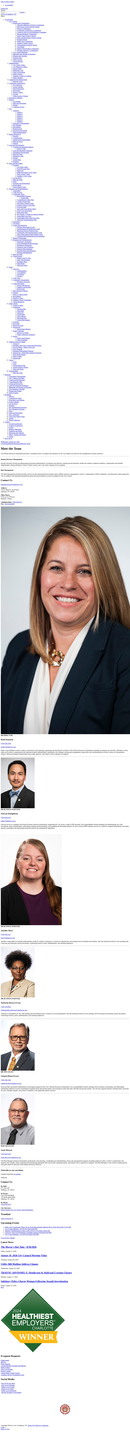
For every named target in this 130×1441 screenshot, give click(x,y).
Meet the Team (18, 81)
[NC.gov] (8, 1424)
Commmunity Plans (15, 398)
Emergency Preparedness (21, 123)
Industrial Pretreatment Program (23, 351)
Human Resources (15, 134)
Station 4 (20, 118)
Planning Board (22, 39)
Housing (11, 405)
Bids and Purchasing (19, 103)
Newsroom (16, 90)
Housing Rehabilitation (24, 253)
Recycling (16, 324)
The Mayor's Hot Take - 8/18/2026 (18, 1247)
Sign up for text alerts (8, 1383)
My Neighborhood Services (18, 407)
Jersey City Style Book (24, 211)
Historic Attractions (15, 429)
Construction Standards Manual (23, 147)
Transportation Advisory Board (27, 45)
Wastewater (16, 358)
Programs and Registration (21, 183)
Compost (16, 322)
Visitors (7, 422)
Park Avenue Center (23, 174)
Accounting (17, 101)
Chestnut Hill (21, 309)
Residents (8, 395)
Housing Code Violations (25, 247)
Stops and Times (18, 369)
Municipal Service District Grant (27, 231)
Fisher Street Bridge (23, 338)
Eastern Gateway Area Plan (26, 205)
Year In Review (18, 61)
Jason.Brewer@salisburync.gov (11, 1157)
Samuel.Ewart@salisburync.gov (11, 1083)
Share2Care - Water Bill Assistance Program (27, 353)
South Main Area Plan (24, 216)
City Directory (17, 85)
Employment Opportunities (21, 140)
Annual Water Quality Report (10, 1373)
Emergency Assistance (24, 242)
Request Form (17, 129)
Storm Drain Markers (24, 329)
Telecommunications (19, 132)
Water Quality (17, 356)
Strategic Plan (17, 58)
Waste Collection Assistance (26, 334)
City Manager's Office (20, 67)
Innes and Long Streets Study (26, 209)
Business (8, 375)
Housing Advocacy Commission (27, 50)
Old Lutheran (21, 316)
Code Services (17, 192)
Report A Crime (18, 298)
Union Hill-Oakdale (23, 320)
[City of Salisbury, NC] (8, 14)
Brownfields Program (24, 196)
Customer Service (18, 107)
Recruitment (17, 127)
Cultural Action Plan (23, 202)
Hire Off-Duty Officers (20, 291)
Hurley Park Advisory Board (26, 36)
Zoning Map (17, 160)
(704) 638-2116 (6, 817)
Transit (11, 360)
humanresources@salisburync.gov (12, 484)
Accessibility (9, 5)
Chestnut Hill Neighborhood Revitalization (31, 236)
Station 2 (20, 114)
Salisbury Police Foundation (22, 300)
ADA (15, 362)
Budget (15, 105)
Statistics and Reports (24, 287)
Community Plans (18, 194)
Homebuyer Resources (24, 245)
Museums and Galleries (16, 433)
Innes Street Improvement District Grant (30, 234)
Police (11, 267)
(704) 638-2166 (6, 1080)
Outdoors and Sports (15, 431)
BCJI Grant (20, 289)
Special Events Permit (20, 131)
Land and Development (16, 145)
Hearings (16, 161)
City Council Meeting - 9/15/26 (22, 1234)
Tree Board (20, 47)
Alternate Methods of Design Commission (30, 25)
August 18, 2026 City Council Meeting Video (24, 1255)
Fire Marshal (17, 125)
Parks (15, 182)
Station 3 (20, 116)
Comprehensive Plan (15, 382)
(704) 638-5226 (6, 1154)
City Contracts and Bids (16, 378)
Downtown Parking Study (25, 203)
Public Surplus (13, 393)
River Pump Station (19, 354)
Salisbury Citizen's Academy (22, 76)
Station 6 (20, 121)
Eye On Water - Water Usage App (24, 347)
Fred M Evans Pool (23, 169)
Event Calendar (18, 87)
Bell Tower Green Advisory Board (28, 27)
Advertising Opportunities (17, 376)
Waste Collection (18, 331)
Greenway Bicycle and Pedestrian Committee (31, 32)
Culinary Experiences (16, 426)
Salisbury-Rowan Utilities (17, 342)
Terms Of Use (32, 1425)
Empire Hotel (17, 69)
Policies (15, 143)
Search (22, 12)
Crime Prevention (18, 283)
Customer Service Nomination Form (12, 1375)
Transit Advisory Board (20, 367)
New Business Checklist (17, 389)
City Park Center (22, 167)
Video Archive (17, 59)
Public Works (13, 304)
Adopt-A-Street (18, 305)
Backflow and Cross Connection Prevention (27, 345)
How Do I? (8, 438)
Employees (4, 8)
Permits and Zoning (15, 391)
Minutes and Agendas (20, 56)
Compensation (17, 138)
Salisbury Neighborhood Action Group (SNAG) (27, 1231)
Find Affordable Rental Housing (27, 243)
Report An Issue (18, 325)
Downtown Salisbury (16, 98)
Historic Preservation (19, 238)
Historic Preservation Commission (28, 49)
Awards (15, 94)
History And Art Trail (24, 258)
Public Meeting (18, 78)
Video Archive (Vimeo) (20, 96)
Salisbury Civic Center (24, 176)
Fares (14, 364)
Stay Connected (14, 415)
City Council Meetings (20, 52)
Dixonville (20, 311)
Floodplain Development (21, 152)
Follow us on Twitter (8, 1387)
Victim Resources (18, 302)
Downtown (16, 222)
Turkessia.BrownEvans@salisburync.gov (14, 1010)
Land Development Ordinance (22, 151)
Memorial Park (22, 318)
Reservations (17, 185)
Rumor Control (18, 92)
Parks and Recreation (16, 163)
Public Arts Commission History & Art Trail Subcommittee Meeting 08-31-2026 (38, 1227)
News (11, 411)
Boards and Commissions (21, 23)
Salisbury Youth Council (25, 43)
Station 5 (20, 120)
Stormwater (16, 327)
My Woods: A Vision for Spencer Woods (30, 214)
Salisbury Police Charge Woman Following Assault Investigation (34, 1281)
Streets (15, 336)
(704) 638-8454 (9, 504)
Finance (11, 100)
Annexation (17, 191)
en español (17, 1174)
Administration (13, 63)
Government (9, 19)
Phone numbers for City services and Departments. (17, 1210)
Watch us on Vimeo (7, 1389)
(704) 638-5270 (6, 1204)
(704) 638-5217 (17, 502)
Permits (15, 158)
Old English (21, 314)
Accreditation (21, 273)
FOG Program (17, 349)
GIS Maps (16, 223)
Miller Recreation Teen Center (26, 172)
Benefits (15, 136)
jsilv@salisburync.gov (8, 938)
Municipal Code (18, 70)
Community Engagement (17, 83)
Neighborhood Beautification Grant (28, 229)
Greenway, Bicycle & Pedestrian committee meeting (28, 1233)
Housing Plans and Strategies (26, 251)
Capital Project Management (18, 80)
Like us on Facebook (8, 1385)
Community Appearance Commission (29, 30)
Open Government (19, 72)
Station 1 (20, 112)
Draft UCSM (21, 149)
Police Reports (5, 1364)
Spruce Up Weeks (23, 333)
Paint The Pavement (23, 260)
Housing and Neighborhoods (22, 240)
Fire (10, 109)
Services (19, 276)
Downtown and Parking (16, 400)
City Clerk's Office (19, 65)
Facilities (16, 165)
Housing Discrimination (24, 249)
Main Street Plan (22, 212)
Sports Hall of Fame (19, 187)
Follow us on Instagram (8, 1391)
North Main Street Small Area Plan (28, 218)
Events (11, 427)
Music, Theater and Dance (17, 435)
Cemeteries (16, 307)
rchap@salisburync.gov (8, 747)
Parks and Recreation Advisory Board (29, 38)
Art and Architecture (15, 424)
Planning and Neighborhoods (18, 189)
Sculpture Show (22, 262)
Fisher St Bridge (22, 340)
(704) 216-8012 (6, 1007)
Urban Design (17, 256)
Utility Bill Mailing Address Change (19, 1264)
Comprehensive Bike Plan (25, 200)
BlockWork (20, 263)
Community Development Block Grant (29, 232)
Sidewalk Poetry (22, 265)
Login (3, 1427)
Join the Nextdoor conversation (11, 1392)
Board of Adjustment (23, 29)
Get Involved (17, 178)
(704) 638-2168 (6, 743)
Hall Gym (20, 171)
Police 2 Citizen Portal (20, 294)
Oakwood (20, 313)
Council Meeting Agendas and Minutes (13, 1366)
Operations (20, 274)
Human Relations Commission (27, 34)
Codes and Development (17, 380)
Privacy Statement (42, 1425)
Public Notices (17, 74)
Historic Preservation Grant (26, 227)
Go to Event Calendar (8, 1238)
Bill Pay (11, 396)
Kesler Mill (24, 198)
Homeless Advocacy (23, 282)
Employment (5, 1360)
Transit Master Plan (19, 365)
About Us (16, 110)
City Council (13, 21)
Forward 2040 (21, 207)
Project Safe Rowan (23, 285)
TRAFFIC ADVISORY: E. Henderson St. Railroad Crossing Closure (36, 1272)
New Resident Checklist (16, 409)
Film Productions (18, 89)
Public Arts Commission (25, 41)
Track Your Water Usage (17, 416)
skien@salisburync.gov (8, 821)
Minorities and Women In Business (24, 54)
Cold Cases (16, 278)
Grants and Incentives (20, 225)
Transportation (13, 371)
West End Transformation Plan (27, 220)
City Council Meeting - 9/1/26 (21, 1229)
